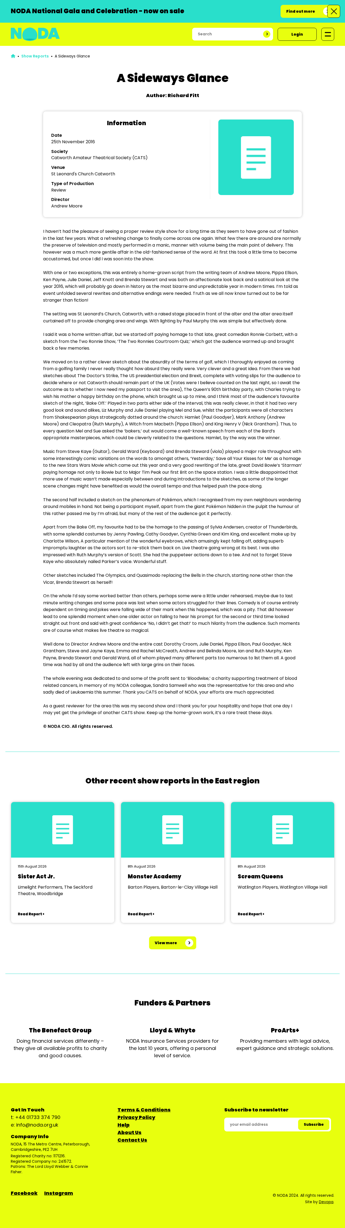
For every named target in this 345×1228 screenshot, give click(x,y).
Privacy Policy (136, 1117)
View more (166, 943)
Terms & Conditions (144, 1109)
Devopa (326, 1202)
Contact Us (132, 1140)
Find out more (300, 11)
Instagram (58, 1193)
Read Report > (31, 914)
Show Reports (35, 56)
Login (297, 34)
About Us (130, 1132)
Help (124, 1124)
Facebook (24, 1193)
